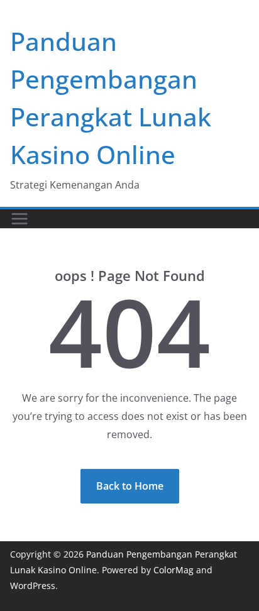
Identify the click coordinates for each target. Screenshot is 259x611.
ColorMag (173, 570)
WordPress (32, 586)
